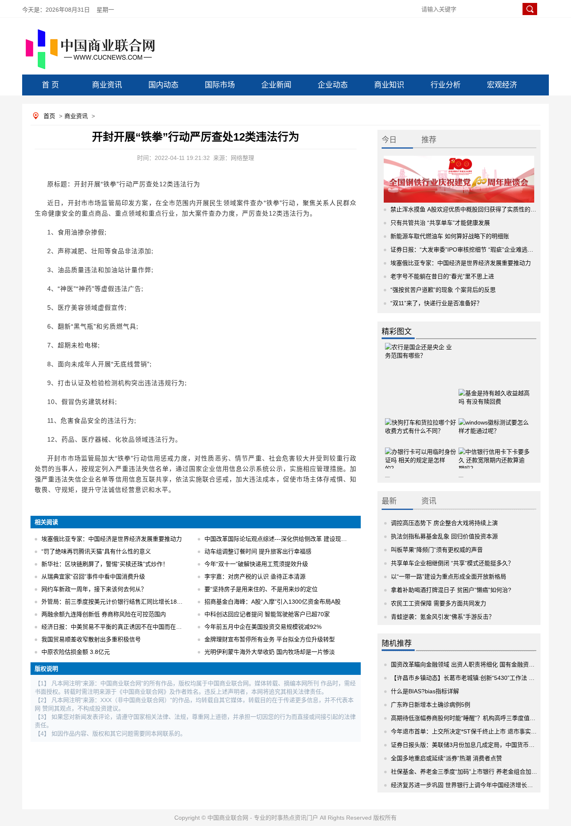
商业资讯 (107, 85)
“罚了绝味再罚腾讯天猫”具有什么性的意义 (96, 551)
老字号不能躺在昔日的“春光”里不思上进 (442, 276)
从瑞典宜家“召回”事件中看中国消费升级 (93, 576)
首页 (49, 116)
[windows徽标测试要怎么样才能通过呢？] (494, 424)
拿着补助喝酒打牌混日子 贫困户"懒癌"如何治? (451, 590)
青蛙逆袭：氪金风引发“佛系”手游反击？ (443, 616)
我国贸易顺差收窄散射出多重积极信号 (91, 639)
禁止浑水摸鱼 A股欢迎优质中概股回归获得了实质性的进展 (466, 209)
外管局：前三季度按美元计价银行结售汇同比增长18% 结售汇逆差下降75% (138, 601)
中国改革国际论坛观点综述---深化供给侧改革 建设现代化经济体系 (290, 538)
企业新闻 (276, 85)
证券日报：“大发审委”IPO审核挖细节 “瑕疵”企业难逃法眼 (464, 249)
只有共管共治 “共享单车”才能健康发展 (440, 222)
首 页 (50, 85)
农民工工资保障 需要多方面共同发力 (438, 603)
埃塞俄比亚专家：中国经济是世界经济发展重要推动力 (111, 538)
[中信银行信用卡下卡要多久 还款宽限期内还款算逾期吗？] (494, 453)
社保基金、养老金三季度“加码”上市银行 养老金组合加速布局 (470, 771)
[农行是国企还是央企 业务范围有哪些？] (420, 360)
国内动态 (163, 85)
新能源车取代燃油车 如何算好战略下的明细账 (449, 236)
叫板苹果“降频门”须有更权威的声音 (437, 549)
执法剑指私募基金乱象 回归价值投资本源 (444, 536)
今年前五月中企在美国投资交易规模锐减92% (262, 626)
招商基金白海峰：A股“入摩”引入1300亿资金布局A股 (272, 601)
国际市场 (220, 85)
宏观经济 (502, 85)
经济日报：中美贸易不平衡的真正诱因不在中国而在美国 (114, 626)
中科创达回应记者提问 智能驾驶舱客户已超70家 (267, 614)
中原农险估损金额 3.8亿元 (75, 651)
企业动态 (333, 85)
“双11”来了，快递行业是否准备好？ (436, 303)
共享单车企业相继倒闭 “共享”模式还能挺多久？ (452, 563)
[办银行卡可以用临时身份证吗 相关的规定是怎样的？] (420, 453)
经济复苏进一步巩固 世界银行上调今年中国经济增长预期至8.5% (474, 785)
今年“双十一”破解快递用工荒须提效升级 (256, 564)
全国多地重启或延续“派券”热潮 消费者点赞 (446, 758)
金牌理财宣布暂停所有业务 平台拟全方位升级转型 (269, 639)
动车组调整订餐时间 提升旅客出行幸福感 (257, 551)
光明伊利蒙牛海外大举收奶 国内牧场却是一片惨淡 (269, 651)
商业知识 (389, 85)
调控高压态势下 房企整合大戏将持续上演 (444, 523)
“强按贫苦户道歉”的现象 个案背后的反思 (443, 289)
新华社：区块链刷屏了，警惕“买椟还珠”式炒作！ (104, 564)
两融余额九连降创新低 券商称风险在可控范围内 (103, 614)
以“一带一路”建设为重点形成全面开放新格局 (448, 576)
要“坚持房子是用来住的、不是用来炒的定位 (261, 589)
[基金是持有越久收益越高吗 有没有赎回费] (494, 395)
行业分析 (446, 85)
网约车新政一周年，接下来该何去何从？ (94, 589)
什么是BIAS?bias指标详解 (425, 691)
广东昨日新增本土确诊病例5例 (430, 704)
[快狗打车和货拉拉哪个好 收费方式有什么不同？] (420, 424)
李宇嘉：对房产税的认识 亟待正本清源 (255, 576)
